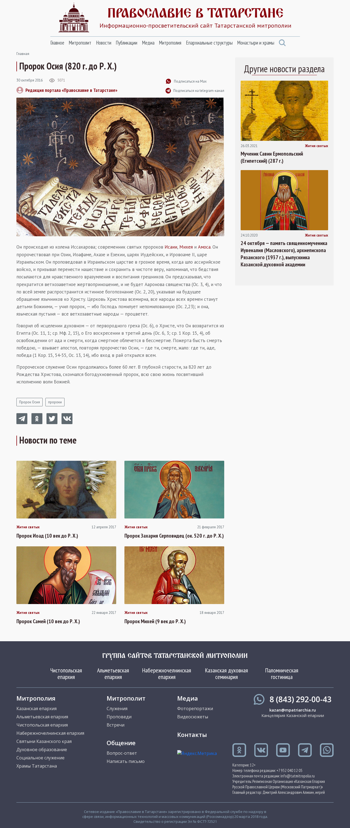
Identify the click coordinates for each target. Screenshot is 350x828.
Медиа (148, 42)
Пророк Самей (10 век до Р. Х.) (48, 621)
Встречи (115, 725)
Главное (57, 42)
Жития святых (28, 527)
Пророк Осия (29, 402)
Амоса (204, 247)
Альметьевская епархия (113, 673)
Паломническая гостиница (281, 673)
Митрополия (170, 42)
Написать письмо (126, 761)
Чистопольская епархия (66, 673)
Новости (103, 42)
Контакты (192, 734)
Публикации (126, 42)
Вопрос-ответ (122, 753)
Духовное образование (41, 749)
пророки (55, 402)
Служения (117, 708)
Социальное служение (40, 757)
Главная (22, 53)
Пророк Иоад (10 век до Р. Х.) (47, 535)
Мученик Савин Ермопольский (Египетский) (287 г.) (272, 157)
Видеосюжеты (192, 716)
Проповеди (119, 716)
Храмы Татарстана (36, 766)
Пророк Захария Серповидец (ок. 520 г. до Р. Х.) (174, 535)
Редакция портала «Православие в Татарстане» (71, 90)
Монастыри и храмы (255, 42)
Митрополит (80, 42)
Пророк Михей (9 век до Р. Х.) (155, 621)
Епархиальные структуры (209, 42)
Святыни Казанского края (44, 741)
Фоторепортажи (195, 708)
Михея (186, 247)
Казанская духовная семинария (226, 673)
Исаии (171, 247)
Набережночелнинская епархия (166, 673)
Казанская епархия (36, 708)
